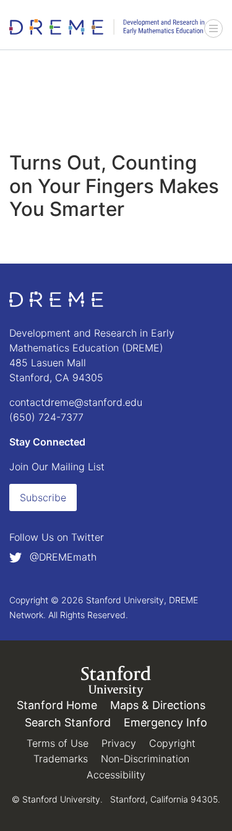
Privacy (118, 743)
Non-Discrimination (145, 758)
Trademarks (60, 758)
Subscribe (43, 497)
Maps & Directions (157, 705)
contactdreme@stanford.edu (75, 402)
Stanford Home (57, 705)
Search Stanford (68, 722)
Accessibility (116, 775)
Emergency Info (165, 722)
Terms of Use (57, 743)
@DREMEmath (62, 557)
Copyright (172, 743)
